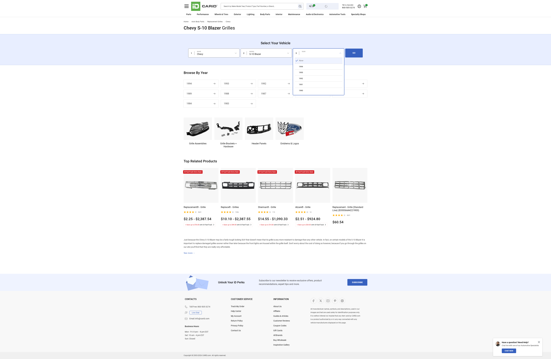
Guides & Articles (280, 316)
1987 (263, 93)
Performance (203, 14)
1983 (226, 103)
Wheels (218, 14)
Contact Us (236, 330)
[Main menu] (186, 6)
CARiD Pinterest (335, 301)
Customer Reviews (281, 321)
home (186, 22)
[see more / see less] (189, 253)
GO (354, 53)
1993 (226, 83)
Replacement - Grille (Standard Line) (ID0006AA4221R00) (347, 209)
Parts (188, 14)
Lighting (250, 14)
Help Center (236, 311)
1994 (189, 83)
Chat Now (509, 351)
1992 (263, 83)
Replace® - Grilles (230, 207)
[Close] (539, 342)
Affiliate (276, 311)
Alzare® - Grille (302, 207)
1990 (338, 83)
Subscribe (357, 282)
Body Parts (265, 14)
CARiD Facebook (314, 301)
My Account (236, 316)
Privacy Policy (237, 325)
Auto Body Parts (198, 22)
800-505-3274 (348, 7)
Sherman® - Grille (267, 207)
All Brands (277, 335)
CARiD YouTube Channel (328, 301)
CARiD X (321, 301)
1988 (226, 93)
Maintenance (294, 14)
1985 (338, 93)
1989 (189, 93)
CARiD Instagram (342, 301)
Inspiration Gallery (281, 345)
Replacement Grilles (215, 22)
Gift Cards (277, 330)
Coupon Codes (279, 325)
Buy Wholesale (279, 340)
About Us (277, 306)
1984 (189, 103)
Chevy (228, 22)
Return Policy (237, 321)
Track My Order (237, 306)
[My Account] (359, 6)
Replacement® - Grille (195, 207)
